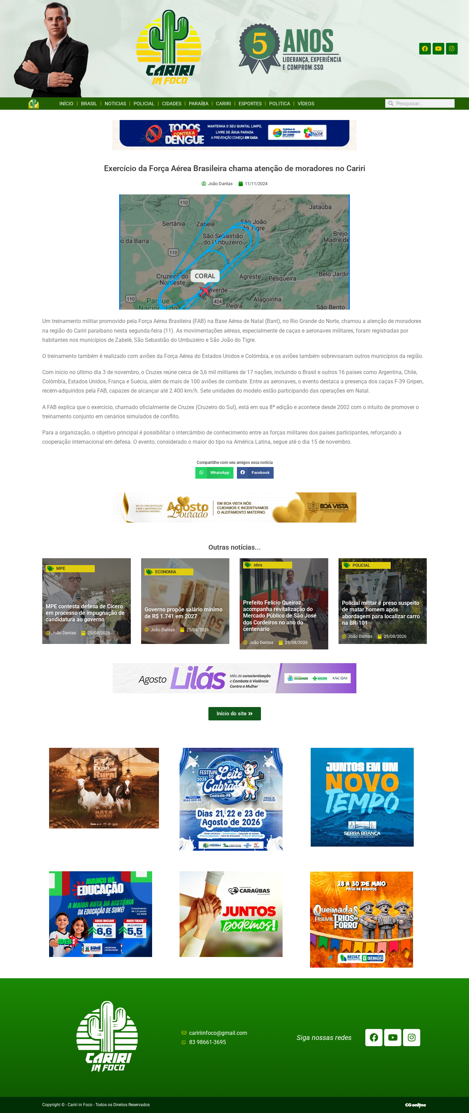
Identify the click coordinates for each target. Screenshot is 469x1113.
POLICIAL (361, 565)
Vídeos (306, 103)
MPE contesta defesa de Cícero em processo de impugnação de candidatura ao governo (85, 613)
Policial (144, 103)
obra (258, 565)
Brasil (89, 103)
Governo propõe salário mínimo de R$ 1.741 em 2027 (183, 612)
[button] (214, 473)
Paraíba (198, 103)
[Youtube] (438, 49)
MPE (60, 568)
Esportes (250, 103)
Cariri (223, 103)
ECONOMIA (165, 572)
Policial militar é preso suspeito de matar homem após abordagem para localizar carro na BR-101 (381, 613)
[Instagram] (452, 49)
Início (66, 103)
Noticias (115, 103)
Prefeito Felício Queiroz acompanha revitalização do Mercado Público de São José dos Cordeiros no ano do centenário (280, 615)
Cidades (171, 103)
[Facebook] (425, 49)
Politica (279, 103)
